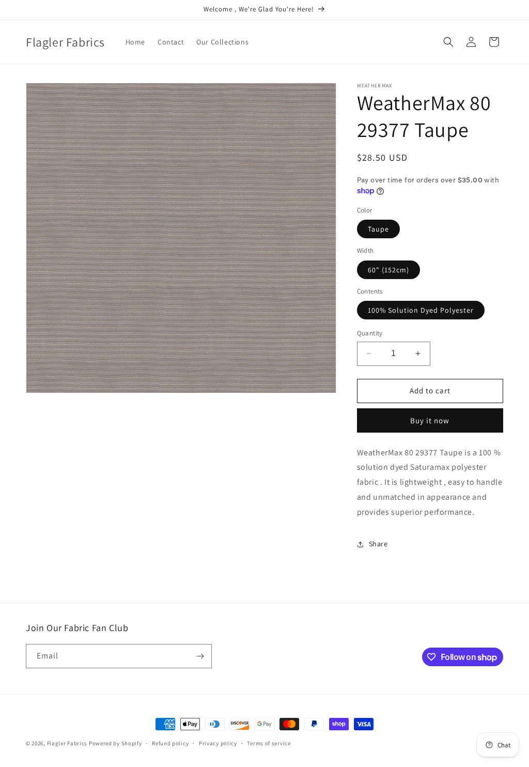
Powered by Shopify (115, 743)
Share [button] (378, 543)
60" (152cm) (388, 269)
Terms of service (268, 743)
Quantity (370, 333)
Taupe (378, 229)
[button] (448, 41)
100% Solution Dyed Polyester (421, 310)
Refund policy (170, 743)
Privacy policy (218, 743)
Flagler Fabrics (67, 743)
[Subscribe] (200, 656)
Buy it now (429, 420)
